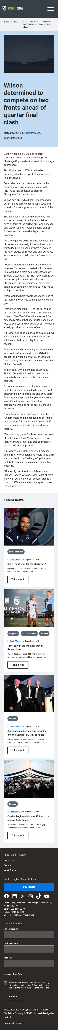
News (16, 21)
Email (11, 943)
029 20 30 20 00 (18, 909)
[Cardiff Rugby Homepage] (12, 8)
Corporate (13, 633)
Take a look (19, 580)
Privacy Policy (17, 974)
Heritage (44, 633)
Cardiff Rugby (33, 132)
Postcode (8, 958)
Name (11, 929)
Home (6, 21)
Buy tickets (29, 886)
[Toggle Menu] (50, 9)
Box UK (8, 1017)
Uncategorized (14, 137)
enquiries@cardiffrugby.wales (21, 915)
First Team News (16, 552)
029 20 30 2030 (17, 912)
